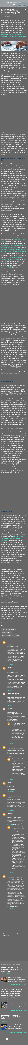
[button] (26, 9)
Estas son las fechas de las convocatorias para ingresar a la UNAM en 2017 (11, 969)
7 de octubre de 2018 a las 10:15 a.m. (16, 784)
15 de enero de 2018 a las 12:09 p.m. (16, 709)
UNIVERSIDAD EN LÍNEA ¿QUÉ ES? (10, 635)
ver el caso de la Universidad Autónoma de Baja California (12, 538)
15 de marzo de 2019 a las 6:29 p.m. (16, 815)
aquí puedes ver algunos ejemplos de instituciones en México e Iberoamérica (13, 34)
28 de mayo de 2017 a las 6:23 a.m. (15, 694)
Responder (10, 664)
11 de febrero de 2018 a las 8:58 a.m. (16, 748)
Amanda (9, 813)
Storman (18, 1042)
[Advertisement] (14, 111)
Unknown (10, 641)
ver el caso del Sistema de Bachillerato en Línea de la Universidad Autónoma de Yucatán (13, 251)
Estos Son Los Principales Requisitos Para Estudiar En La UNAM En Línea (11, 1017)
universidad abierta (7, 632)
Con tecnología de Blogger (15, 1039)
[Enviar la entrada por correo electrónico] (2, 626)
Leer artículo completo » (18, 984)
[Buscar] (26, 3)
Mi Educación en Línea (14, 4)
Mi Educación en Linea (18, 723)
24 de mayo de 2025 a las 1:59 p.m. (15, 877)
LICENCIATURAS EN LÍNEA (9, 629)
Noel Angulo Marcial (13, 693)
